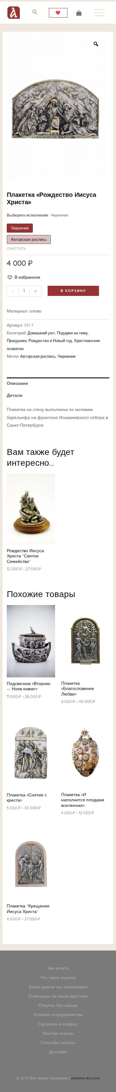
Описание (17, 383)
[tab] (58, 383)
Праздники (17, 340)
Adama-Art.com (85, 1078)
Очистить (16, 248)
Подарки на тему (72, 332)
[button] (23, 277)
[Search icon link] (35, 13)
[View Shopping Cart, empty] (79, 12)
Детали (15, 395)
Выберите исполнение (37, 215)
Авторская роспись (38, 356)
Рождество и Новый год (50, 340)
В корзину (73, 291)
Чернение (66, 356)
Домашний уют (41, 332)
